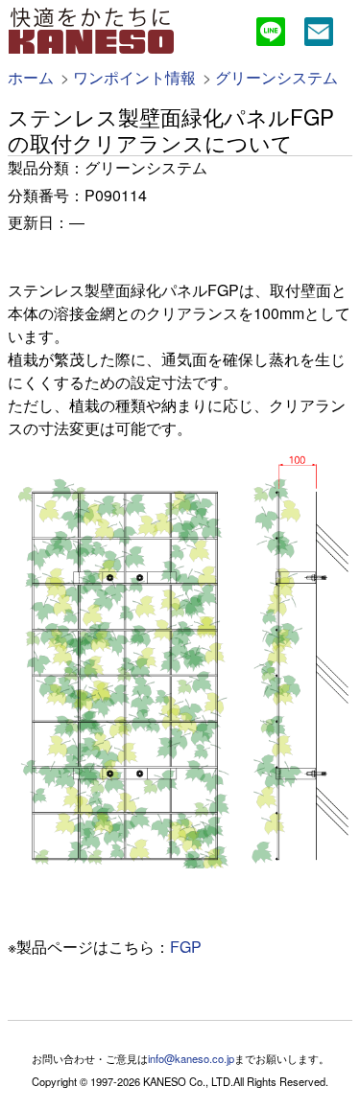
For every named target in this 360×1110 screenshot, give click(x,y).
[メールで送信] (318, 34)
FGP (186, 947)
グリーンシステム (276, 77)
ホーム (31, 77)
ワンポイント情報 (134, 77)
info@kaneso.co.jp (191, 1058)
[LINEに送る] (270, 34)
